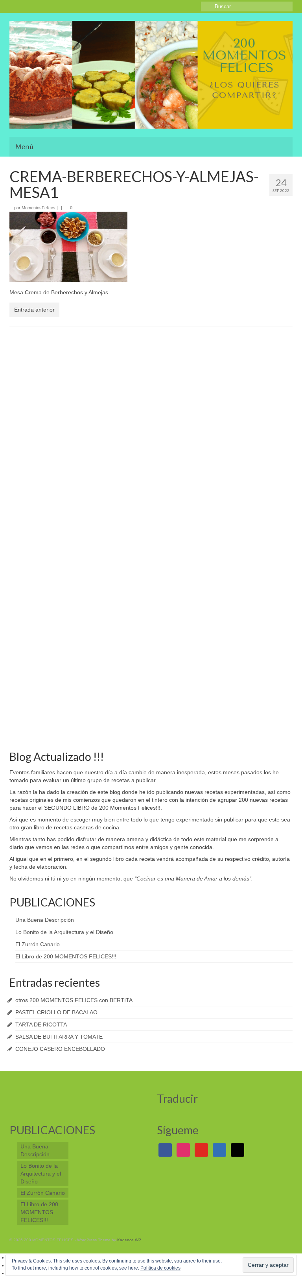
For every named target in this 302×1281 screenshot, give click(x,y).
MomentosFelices (38, 207)
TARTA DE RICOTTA (41, 1024)
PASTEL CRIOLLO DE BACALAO (56, 1012)
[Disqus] (151, 435)
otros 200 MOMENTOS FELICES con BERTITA (74, 1000)
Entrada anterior (34, 309)
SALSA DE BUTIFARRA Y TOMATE (59, 1037)
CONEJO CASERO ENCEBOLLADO (60, 1049)
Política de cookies (160, 1268)
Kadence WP (129, 1240)
